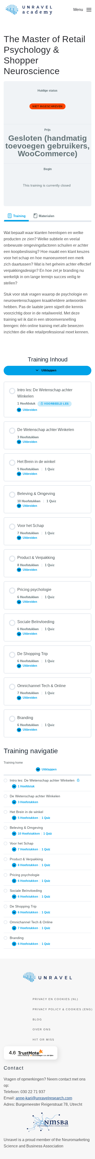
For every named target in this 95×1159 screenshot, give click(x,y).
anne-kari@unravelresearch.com (44, 1098)
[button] (82, 9)
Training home (13, 762)
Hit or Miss (43, 1039)
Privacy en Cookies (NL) (55, 999)
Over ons (42, 1029)
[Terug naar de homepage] (29, 9)
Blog (37, 1019)
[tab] (16, 216)
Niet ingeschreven (47, 106)
